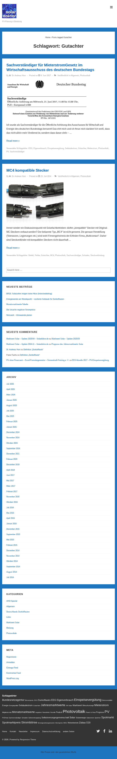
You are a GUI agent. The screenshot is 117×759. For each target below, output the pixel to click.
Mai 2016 (10, 513)
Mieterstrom (92, 148)
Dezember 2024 (12, 432)
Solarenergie (81, 718)
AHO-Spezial (11, 601)
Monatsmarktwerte (23, 711)
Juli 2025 (10, 411)
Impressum (35, 731)
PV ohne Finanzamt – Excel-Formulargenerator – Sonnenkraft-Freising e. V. (37, 360)
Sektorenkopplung (34, 718)
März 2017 (10, 486)
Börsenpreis (29, 700)
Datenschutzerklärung (51, 731)
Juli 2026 (10, 384)
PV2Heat (5, 718)
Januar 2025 (11, 427)
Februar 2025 (11, 421)
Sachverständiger (17, 152)
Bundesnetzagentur (13, 699)
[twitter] (98, 732)
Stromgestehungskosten (46, 723)
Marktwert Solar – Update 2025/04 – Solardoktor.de (27, 339)
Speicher (98, 718)
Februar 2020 (11, 459)
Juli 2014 (10, 577)
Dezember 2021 (12, 454)
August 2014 (11, 572)
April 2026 (10, 389)
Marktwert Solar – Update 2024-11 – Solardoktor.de (27, 344)
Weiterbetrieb (73, 723)
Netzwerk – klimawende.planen (19, 315)
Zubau (82, 722)
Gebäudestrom (71, 148)
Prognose (100, 712)
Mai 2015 (10, 540)
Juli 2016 (10, 507)
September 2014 (13, 566)
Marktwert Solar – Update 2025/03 (66, 339)
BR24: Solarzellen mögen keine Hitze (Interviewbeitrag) (29, 294)
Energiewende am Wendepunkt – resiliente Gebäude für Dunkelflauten (35, 299)
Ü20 (88, 722)
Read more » (13, 141)
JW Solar (69, 705)
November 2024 (12, 438)
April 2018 (10, 470)
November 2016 (12, 497)
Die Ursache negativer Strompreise (20, 310)
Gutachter (82, 148)
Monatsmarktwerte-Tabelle (17, 304)
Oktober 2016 (12, 502)
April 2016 (10, 518)
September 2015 (13, 534)
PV (7, 152)
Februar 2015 (11, 545)
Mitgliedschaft (7, 712)
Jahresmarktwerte (53, 705)
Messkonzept (88, 705)
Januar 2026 (11, 400)
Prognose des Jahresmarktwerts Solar (67, 344)
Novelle (53, 712)
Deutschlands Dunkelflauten (18, 612)
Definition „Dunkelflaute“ (33, 349)
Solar (72, 717)
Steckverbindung (97, 255)
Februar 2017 (11, 491)
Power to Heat (91, 712)
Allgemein (75, 75)
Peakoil (59, 712)
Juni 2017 (10, 475)
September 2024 (13, 448)
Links (8, 617)
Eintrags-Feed (12, 668)
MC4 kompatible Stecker (27, 170)
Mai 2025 (10, 416)
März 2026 (10, 395)
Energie (5, 705)
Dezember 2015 (12, 529)
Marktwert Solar (12, 622)
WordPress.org (12, 678)
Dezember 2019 (12, 464)
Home (4, 731)
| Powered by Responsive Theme (22, 740)
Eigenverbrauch (40, 148)
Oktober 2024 (12, 443)
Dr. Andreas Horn (13, 349)
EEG (30, 148)
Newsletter (46, 712)
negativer (38, 712)
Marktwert (77, 705)
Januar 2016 (11, 524)
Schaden (85, 255)
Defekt (31, 255)
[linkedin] (111, 732)
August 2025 (11, 405)
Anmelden (10, 662)
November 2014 (12, 556)
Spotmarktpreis (11, 722)
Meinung (9, 628)
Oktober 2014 (12, 561)
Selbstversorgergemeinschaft (55, 717)
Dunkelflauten (44, 700)
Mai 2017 (10, 481)
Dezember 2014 (12, 550)
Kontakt (13, 731)
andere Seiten (68, 731)
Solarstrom (90, 718)
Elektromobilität (107, 700)
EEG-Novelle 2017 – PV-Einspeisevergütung (90, 360)
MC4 (52, 255)
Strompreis (59, 723)
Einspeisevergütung (56, 148)
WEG (65, 723)
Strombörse (29, 722)
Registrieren (11, 657)
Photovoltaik (85, 75)
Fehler (37, 255)
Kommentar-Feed (13, 673)
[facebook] (105, 732)
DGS (35, 700)
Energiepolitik (13, 705)
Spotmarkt (107, 717)
